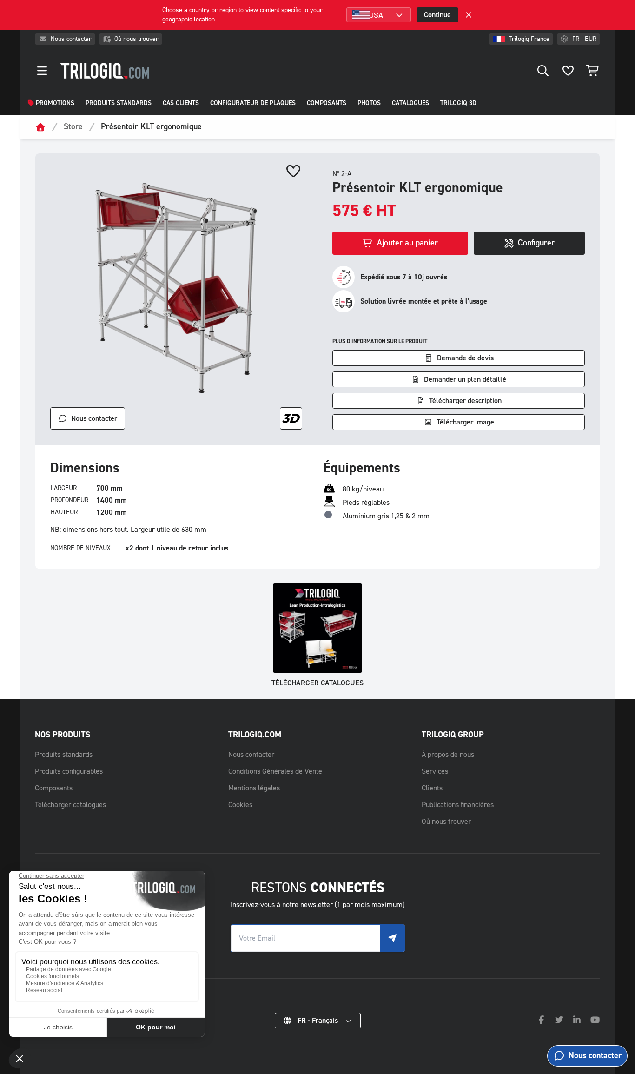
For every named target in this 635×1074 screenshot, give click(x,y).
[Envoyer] (392, 938)
